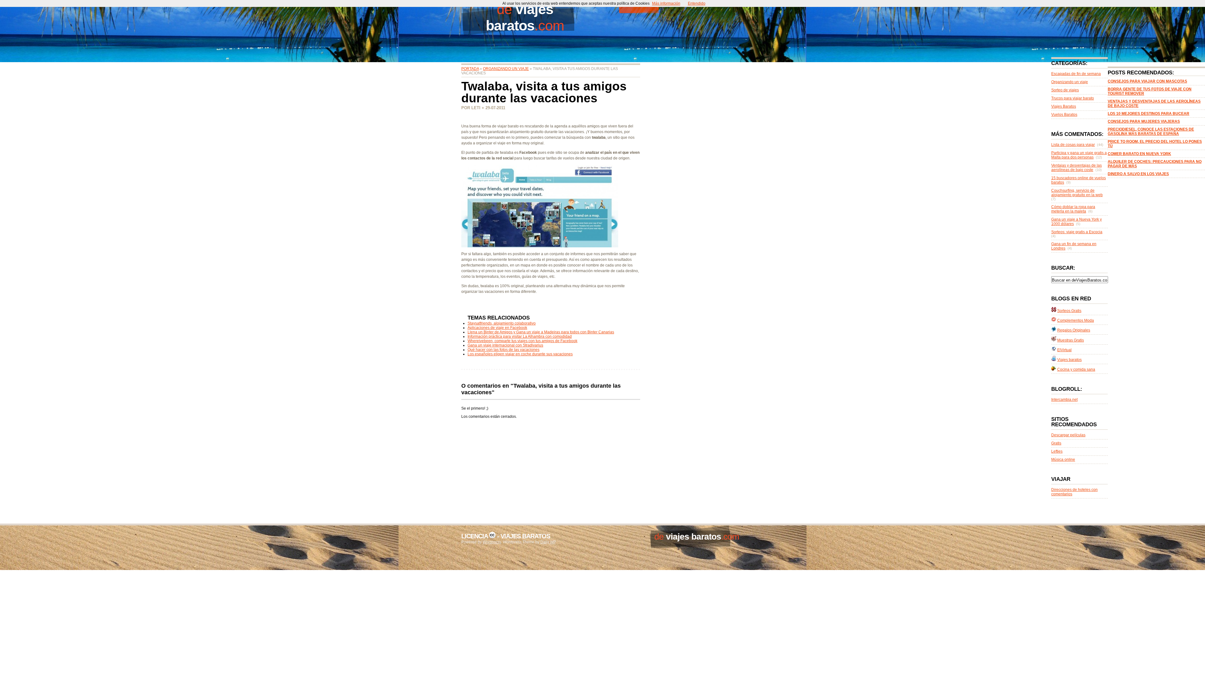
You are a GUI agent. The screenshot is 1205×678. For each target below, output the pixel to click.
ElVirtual (1064, 350)
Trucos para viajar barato (1072, 98)
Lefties (1057, 451)
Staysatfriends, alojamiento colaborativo (502, 323)
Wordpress (492, 542)
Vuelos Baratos (1064, 114)
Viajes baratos (1069, 360)
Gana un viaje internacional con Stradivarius (505, 345)
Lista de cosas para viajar (1073, 145)
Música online (1063, 459)
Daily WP (547, 542)
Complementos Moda (1075, 320)
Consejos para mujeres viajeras (1144, 121)
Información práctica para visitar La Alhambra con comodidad (520, 336)
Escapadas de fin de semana (1076, 74)
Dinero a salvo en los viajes (1138, 174)
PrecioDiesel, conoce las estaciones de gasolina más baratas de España (1151, 131)
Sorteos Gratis (1069, 311)
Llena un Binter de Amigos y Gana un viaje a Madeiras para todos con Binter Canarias (541, 332)
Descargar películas (1068, 435)
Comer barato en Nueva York (1139, 154)
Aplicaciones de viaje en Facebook (497, 328)
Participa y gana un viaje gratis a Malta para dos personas (1079, 155)
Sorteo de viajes (1065, 90)
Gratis (1056, 443)
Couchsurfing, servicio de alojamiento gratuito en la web (1077, 192)
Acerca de (713, 4)
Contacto (677, 4)
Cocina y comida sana (1076, 369)
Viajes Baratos (1063, 106)
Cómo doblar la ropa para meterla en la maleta (1073, 209)
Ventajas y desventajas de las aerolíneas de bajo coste (1076, 167)
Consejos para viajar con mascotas (1147, 81)
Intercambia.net (1064, 399)
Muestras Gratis (1070, 340)
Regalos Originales (1073, 330)
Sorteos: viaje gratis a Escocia (1076, 232)
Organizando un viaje (506, 69)
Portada (639, 4)
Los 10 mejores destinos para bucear (1148, 113)
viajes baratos (519, 17)
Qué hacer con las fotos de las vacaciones (503, 349)
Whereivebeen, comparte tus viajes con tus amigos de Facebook (522, 341)
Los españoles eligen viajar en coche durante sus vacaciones (520, 354)
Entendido (696, 3)
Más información (666, 3)
